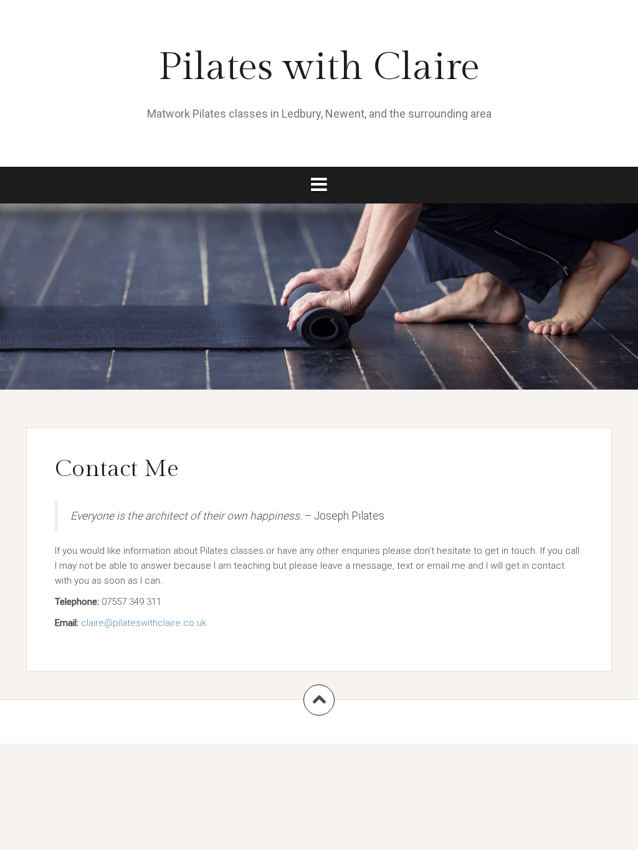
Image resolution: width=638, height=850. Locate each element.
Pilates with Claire (319, 67)
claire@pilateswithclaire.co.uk (143, 622)
